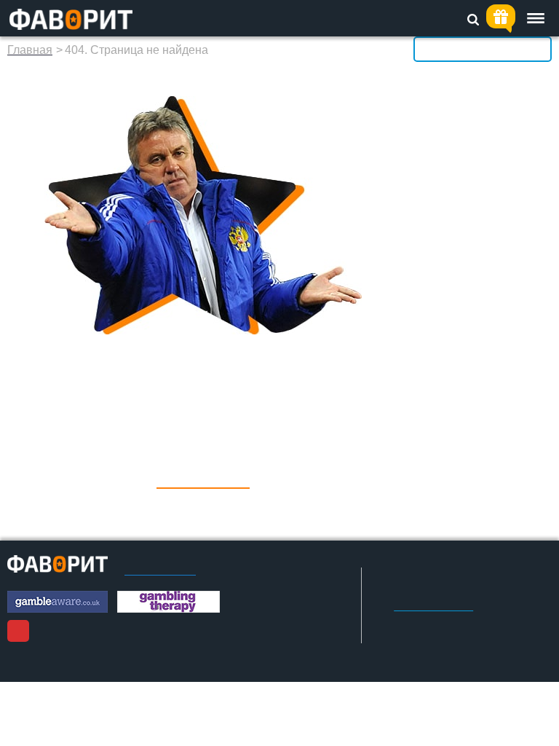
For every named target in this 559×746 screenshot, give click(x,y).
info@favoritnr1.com (433, 607)
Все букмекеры (482, 49)
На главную (203, 477)
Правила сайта (160, 570)
